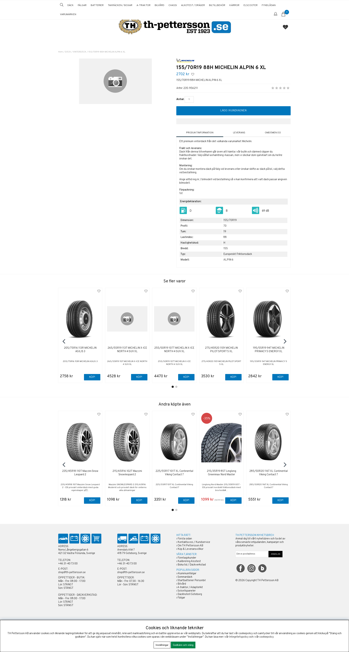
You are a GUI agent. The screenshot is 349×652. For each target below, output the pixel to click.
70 (224, 226)
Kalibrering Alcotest (189, 561)
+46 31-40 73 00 (68, 563)
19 (224, 231)
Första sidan (185, 539)
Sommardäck (185, 577)
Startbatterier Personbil (192, 580)
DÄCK (70, 5)
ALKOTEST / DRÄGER (193, 5)
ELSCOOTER (251, 5)
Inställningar (162, 645)
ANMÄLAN (275, 554)
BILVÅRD (159, 5)
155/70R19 (230, 220)
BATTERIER (97, 5)
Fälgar (181, 598)
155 (225, 248)
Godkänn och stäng (183, 645)
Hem (60, 51)
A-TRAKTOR (144, 5)
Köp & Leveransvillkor (190, 549)
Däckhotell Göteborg (190, 594)
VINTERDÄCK (79, 51)
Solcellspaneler (187, 591)
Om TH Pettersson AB (190, 545)
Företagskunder (187, 558)
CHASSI (173, 5)
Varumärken (68, 14)
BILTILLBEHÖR (217, 5)
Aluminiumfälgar (186, 573)
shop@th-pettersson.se (72, 572)
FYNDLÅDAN (269, 5)
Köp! (92, 500)
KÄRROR (234, 5)
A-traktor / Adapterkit (190, 587)
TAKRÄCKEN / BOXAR (120, 5)
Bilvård (182, 584)
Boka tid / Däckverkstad (192, 565)
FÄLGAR (82, 5)
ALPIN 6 (228, 260)
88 (225, 237)
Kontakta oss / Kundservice (194, 542)
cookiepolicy (266, 637)
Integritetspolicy (239, 637)
